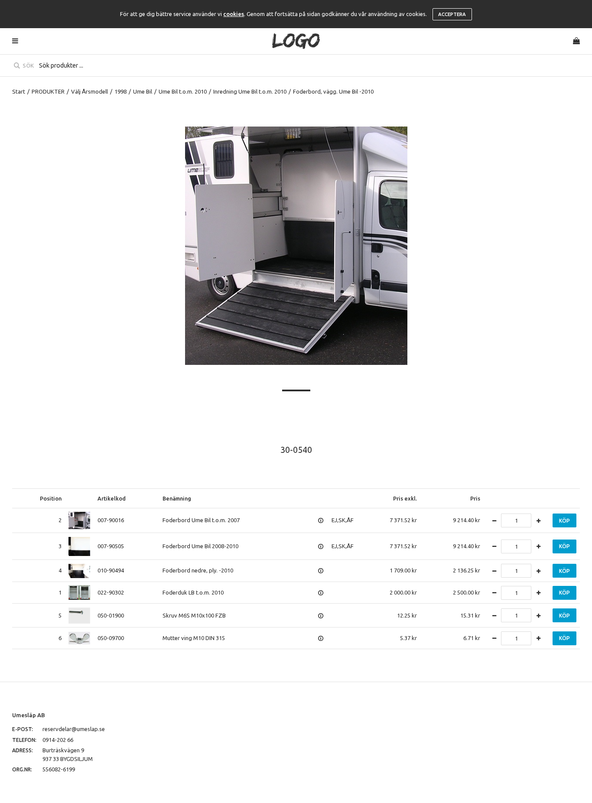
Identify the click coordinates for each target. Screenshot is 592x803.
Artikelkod (112, 498)
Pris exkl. (405, 498)
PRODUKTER (48, 91)
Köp (564, 520)
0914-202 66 (57, 740)
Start (18, 91)
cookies (233, 14)
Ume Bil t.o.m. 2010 (183, 91)
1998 (120, 91)
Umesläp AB (28, 715)
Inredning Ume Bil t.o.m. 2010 (249, 91)
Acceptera (452, 14)
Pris (475, 498)
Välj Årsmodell (89, 91)
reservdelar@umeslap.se (73, 729)
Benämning (177, 498)
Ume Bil (142, 91)
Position (51, 498)
